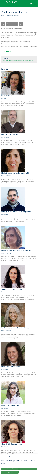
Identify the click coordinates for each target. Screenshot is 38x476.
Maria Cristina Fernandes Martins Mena (16, 173)
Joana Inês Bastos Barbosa (11, 367)
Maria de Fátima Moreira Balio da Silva (16, 250)
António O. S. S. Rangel (9, 134)
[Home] (12, 3)
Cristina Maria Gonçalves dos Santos (15, 328)
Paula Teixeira (6, 96)
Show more (7, 51)
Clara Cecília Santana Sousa (11, 444)
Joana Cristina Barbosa (10, 405)
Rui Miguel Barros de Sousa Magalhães (16, 212)
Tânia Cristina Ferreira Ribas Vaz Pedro (16, 289)
